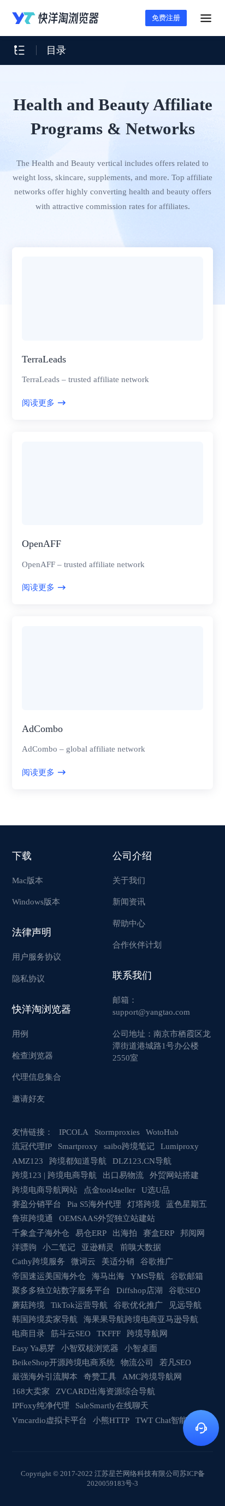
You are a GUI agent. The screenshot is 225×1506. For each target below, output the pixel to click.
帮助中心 (128, 923)
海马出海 (108, 1276)
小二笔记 (59, 1247)
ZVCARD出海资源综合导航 (105, 1391)
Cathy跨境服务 (38, 1261)
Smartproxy (78, 1146)
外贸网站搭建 (174, 1175)
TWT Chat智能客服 (169, 1420)
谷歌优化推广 (138, 1304)
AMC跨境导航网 (152, 1376)
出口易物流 (123, 1175)
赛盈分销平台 (36, 1204)
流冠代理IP (32, 1146)
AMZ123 (27, 1160)
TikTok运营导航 (79, 1304)
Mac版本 (27, 880)
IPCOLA (73, 1131)
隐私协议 (28, 978)
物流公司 (137, 1362)
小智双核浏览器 (90, 1348)
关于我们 (128, 880)
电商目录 (28, 1333)
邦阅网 (192, 1232)
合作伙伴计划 (137, 944)
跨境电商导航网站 (45, 1189)
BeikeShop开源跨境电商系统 (63, 1362)
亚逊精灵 (97, 1247)
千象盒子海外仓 (40, 1232)
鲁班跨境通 (32, 1218)
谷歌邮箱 (186, 1276)
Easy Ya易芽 (33, 1348)
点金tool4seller (109, 1189)
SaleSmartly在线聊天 (112, 1405)
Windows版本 (36, 901)
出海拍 (124, 1232)
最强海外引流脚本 (45, 1376)
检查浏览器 (32, 1055)
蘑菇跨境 (28, 1304)
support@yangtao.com (151, 1011)
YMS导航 (147, 1276)
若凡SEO (175, 1362)
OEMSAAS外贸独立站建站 (107, 1218)
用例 (20, 1033)
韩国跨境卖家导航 (45, 1319)
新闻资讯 (128, 901)
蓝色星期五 (186, 1204)
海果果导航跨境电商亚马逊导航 (141, 1319)
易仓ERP (90, 1232)
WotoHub (162, 1131)
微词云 (83, 1261)
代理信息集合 (36, 1076)
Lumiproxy (180, 1146)
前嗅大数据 (140, 1247)
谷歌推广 (156, 1261)
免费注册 (166, 18)
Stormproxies (117, 1131)
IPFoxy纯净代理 (40, 1405)
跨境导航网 (147, 1333)
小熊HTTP (111, 1420)
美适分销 (118, 1261)
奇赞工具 (100, 1376)
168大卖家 (31, 1391)
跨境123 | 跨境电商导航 (54, 1175)
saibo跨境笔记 (129, 1146)
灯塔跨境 (143, 1204)
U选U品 (155, 1189)
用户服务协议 (36, 956)
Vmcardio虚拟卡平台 (49, 1420)
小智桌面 (141, 1348)
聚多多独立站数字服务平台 (61, 1290)
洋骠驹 (24, 1247)
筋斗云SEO (71, 1333)
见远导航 (185, 1304)
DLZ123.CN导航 (141, 1160)
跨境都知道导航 (77, 1160)
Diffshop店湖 (139, 1290)
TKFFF (109, 1333)
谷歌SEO (184, 1290)
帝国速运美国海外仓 (49, 1276)
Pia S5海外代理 (94, 1204)
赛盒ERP (158, 1232)
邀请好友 (28, 1098)
